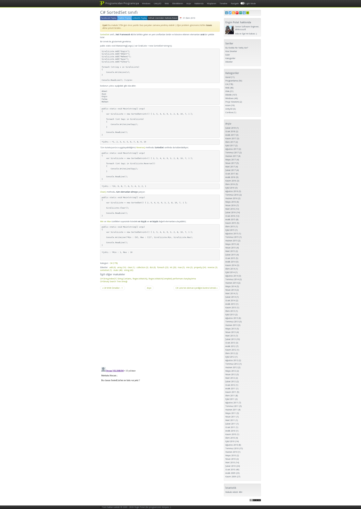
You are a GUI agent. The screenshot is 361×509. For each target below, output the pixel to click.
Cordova (229, 112)
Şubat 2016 (230, 212)
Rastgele (235, 3)
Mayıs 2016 (230, 201)
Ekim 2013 (230, 311)
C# (114, 263)
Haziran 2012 (231, 367)
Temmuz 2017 (232, 152)
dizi (153, 267)
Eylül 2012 (230, 356)
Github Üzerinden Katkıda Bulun (162, 18)
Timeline (223, 3)
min (189, 267)
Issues (209, 25)
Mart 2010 (230, 462)
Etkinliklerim (177, 3)
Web (167, 3)
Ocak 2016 (230, 216)
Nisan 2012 (230, 374)
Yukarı (100, 507)
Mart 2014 (230, 293)
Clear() (103, 191)
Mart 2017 (230, 166)
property (200, 267)
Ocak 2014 (230, 300)
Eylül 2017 (230, 145)
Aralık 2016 (230, 177)
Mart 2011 (230, 420)
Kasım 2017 (230, 138)
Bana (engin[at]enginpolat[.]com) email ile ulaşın (247, 12)
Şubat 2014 (230, 297)
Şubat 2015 (230, 254)
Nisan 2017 (230, 163)
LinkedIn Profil (226, 12)
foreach (163, 267)
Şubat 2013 (230, 339)
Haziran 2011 (231, 409)
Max (109, 221)
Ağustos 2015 (231, 233)
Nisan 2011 (230, 416)
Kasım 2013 (230, 307)
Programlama (231, 80)
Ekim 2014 (230, 268)
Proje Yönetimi (232, 101)
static (118, 270)
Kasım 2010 (230, 434)
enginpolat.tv (237, 12)
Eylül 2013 (230, 314)
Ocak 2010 (230, 469)
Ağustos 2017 (231, 149)
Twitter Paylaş (124, 18)
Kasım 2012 (230, 349)
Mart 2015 (230, 251)
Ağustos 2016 (231, 191)
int (173, 267)
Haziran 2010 (231, 452)
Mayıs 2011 (230, 413)
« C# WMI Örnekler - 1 (112, 288)
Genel (228, 77)
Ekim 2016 (230, 184)
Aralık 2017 (230, 135)
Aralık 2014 (230, 261)
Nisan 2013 (230, 332)
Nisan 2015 (230, 247)
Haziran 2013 (231, 325)
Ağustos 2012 (231, 360)
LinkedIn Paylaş (140, 18)
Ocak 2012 (230, 385)
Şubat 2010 (230, 466)
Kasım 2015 (230, 223)
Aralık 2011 (230, 388)
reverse (212, 267)
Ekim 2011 (230, 395)
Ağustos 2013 (231, 318)
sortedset (106, 270)
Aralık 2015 (230, 219)
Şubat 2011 (230, 423)
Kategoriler (230, 58)
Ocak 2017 (230, 173)
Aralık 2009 (230, 473)
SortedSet (104, 34)
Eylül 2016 (230, 187)
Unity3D (157, 3)
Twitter (230, 12)
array (121, 267)
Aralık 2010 (230, 430)
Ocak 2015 (230, 258)
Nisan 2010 (230, 459)
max (181, 267)
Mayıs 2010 (230, 455)
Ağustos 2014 (231, 275)
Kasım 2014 (230, 265)
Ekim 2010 (230, 437)
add (112, 267)
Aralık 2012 (230, 346)
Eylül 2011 (230, 399)
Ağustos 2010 (231, 444)
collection (142, 267)
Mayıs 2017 (230, 159)
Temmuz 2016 (232, 194)
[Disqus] (160, 328)
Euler (227, 54)
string (128, 270)
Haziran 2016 (231, 198)
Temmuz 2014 (232, 279)
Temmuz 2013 (232, 321)
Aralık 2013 (230, 304)
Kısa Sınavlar (231, 51)
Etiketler (229, 61)
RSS (233, 12)
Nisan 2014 (230, 290)
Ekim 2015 (230, 226)
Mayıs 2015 (230, 244)
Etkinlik (228, 94)
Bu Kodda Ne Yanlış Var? (236, 47)
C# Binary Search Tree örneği (113, 281)
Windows (146, 3)
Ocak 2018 (230, 131)
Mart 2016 (230, 209)
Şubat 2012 (230, 381)
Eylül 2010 (230, 441)
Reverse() (140, 147)
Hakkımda (198, 3)
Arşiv (188, 3)
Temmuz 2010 (232, 448)
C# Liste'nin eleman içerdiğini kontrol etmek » (197, 288)
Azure (228, 105)
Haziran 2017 (231, 156)
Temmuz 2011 (232, 406)
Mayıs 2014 (230, 286)
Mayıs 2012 (230, 371)
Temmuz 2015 (232, 237)
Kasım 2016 (230, 180)
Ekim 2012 (230, 353)
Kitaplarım (211, 3)
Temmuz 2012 (232, 363)
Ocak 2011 (230, 427)
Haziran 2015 (231, 240)
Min (102, 221)
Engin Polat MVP (244, 12)
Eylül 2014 (230, 272)
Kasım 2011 (230, 392)
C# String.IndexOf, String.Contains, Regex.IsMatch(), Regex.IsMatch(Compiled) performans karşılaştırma (148, 278)
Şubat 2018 (230, 128)
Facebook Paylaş (109, 18)
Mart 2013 (230, 335)
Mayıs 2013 (230, 328)
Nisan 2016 (230, 205)
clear (131, 267)
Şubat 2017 (230, 170)
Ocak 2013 (230, 342)
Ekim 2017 (230, 142)
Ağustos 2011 (231, 402)
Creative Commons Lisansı (255, 502)
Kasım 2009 (230, 476)
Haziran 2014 (231, 282)
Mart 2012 (230, 378)
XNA (227, 91)
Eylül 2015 (230, 230)
